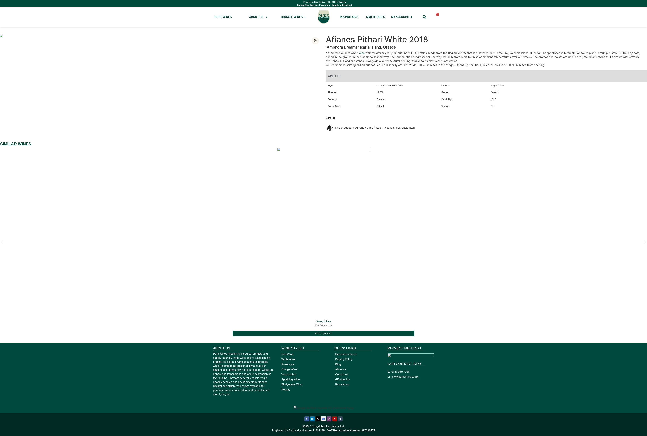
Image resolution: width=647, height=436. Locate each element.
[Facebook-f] (306, 418)
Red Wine (287, 354)
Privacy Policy (343, 359)
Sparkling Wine (290, 379)
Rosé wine (287, 364)
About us (340, 369)
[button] (2, 242)
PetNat (285, 389)
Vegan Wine (288, 374)
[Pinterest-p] (334, 418)
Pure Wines (223, 16)
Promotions (349, 16)
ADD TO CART (323, 333)
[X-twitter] (318, 418)
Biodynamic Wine (291, 384)
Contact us (341, 374)
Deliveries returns (345, 354)
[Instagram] (329, 418)
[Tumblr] (340, 418)
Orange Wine (289, 369)
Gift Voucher (342, 379)
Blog (338, 364)
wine (361, 53)
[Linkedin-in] (312, 418)
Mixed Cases (375, 16)
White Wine (288, 359)
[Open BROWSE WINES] (305, 17)
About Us (256, 16)
